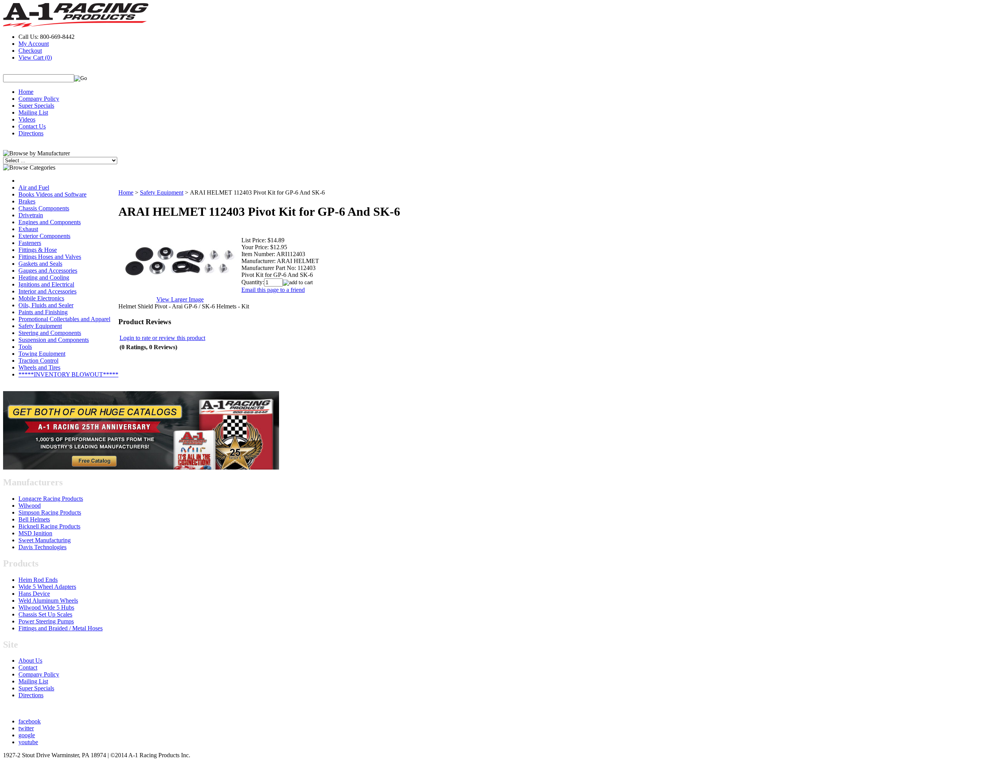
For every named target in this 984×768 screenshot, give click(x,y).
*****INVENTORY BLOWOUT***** (68, 374)
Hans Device (34, 593)
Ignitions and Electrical (46, 284)
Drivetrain (30, 215)
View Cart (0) (35, 57)
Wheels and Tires (39, 367)
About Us (30, 660)
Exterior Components (44, 236)
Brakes (26, 201)
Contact (27, 667)
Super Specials (36, 105)
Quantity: (252, 282)
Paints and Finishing (43, 312)
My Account (33, 43)
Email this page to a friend (273, 290)
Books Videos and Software (52, 194)
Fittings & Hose (37, 250)
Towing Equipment (41, 353)
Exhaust (28, 229)
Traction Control (38, 360)
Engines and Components (49, 222)
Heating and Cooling (43, 277)
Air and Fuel (33, 187)
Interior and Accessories (47, 291)
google (26, 735)
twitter (26, 728)
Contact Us (32, 126)
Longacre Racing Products (50, 498)
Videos (26, 119)
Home (25, 91)
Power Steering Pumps (46, 621)
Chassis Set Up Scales (45, 614)
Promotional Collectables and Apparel (64, 319)
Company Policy (38, 98)
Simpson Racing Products (49, 512)
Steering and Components (49, 333)
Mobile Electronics (41, 298)
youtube (28, 742)
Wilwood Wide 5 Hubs (46, 607)
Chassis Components (43, 208)
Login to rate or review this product (162, 338)
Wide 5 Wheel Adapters (47, 586)
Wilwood (29, 505)
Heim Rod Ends (38, 579)
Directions (30, 133)
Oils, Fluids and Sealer (45, 305)
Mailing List (33, 112)
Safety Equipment (40, 326)
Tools (25, 346)
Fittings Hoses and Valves (49, 256)
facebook (29, 721)
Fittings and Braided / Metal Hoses (60, 628)
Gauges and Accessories (47, 270)
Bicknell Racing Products (49, 526)
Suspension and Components (53, 340)
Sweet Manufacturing (44, 540)
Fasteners (29, 243)
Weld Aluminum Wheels (48, 600)
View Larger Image (180, 299)
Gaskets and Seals (40, 263)
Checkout (30, 50)
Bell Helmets (34, 519)
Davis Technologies (42, 547)
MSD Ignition (35, 533)
